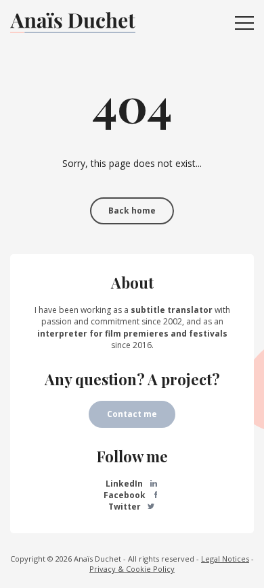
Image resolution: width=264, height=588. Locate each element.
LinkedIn (125, 483)
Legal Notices (225, 559)
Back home (132, 210)
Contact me (132, 414)
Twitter (125, 506)
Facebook (126, 495)
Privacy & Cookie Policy (132, 569)
